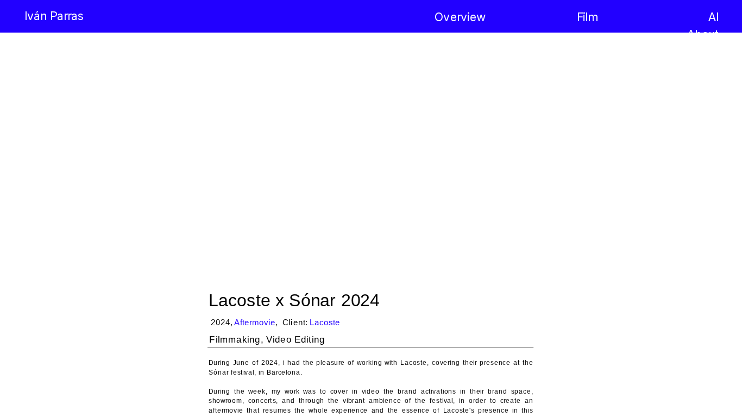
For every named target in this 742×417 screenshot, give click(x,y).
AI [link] (713, 17)
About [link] (703, 34)
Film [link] (587, 17)
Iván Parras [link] (54, 16)
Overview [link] (460, 17)
